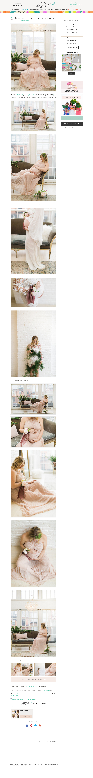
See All (72, 73)
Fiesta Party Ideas (71, 38)
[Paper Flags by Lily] (67, 67)
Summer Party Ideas (72, 24)
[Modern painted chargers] (67, 58)
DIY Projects (63, 9)
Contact (30, 764)
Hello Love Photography (30, 686)
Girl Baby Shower (71, 43)
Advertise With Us (70, 123)
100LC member (20, 94)
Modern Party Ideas (72, 32)
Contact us (80, 4)
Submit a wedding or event (75, 2)
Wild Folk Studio (14, 204)
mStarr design (31, 94)
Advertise (17, 764)
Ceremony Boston (32, 95)
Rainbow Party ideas (72, 29)
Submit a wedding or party (51, 764)
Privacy (40, 764)
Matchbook (71, 9)
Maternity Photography (24, 20)
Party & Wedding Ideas (36, 9)
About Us (24, 764)
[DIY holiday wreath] (76, 67)
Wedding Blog (16, 9)
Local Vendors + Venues (51, 9)
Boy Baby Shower (71, 40)
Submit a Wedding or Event (71, 118)
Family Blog (25, 9)
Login (71, 6)
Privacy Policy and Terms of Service (71, 127)
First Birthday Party (72, 35)
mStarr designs (46, 690)
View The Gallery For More (31, 679)
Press (35, 764)
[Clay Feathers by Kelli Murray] (76, 58)
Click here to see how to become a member (39, 707)
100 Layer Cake (46, 5)
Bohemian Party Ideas (71, 27)
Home (11, 764)
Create (75, 6)
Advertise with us (73, 4)
